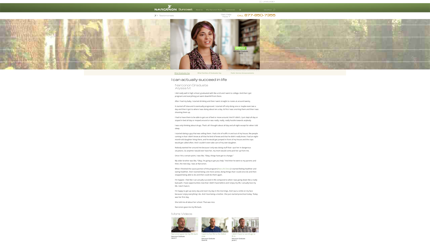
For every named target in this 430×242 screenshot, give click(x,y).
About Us (199, 10)
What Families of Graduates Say (209, 73)
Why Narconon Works (214, 10)
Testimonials (230, 10)
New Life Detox (224, 168)
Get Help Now (226, 15)
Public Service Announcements (242, 73)
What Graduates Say (182, 73)
